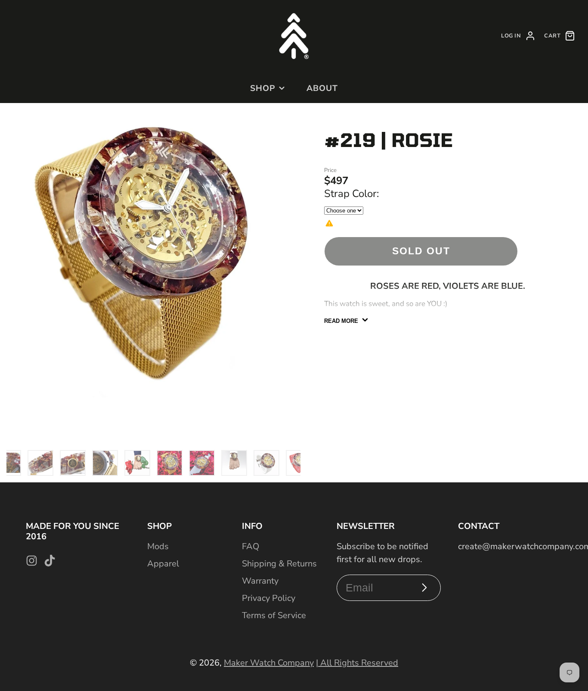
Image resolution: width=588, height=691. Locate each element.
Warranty (260, 581)
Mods (158, 546)
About (322, 88)
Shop (262, 88)
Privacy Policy (268, 598)
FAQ (250, 546)
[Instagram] (31, 560)
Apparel (163, 563)
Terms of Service (274, 615)
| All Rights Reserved (357, 663)
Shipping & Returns (279, 563)
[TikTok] (50, 560)
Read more (341, 321)
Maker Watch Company (269, 663)
